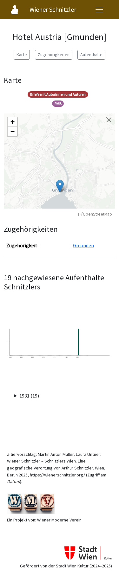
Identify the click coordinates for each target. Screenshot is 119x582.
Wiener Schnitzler (53, 9)
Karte (22, 54)
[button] (60, 186)
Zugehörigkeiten (53, 54)
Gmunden (83, 245)
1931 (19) (29, 395)
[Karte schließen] (109, 120)
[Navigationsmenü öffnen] (99, 9)
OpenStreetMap (97, 214)
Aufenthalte (91, 54)
